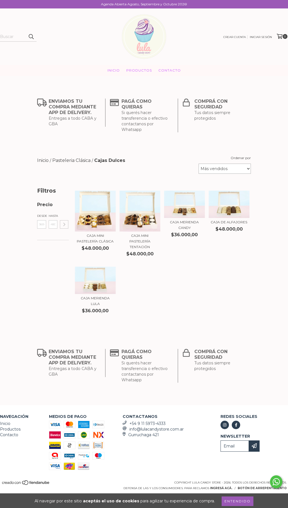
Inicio (113, 70)
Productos (139, 70)
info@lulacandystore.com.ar (156, 429)
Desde (41, 216)
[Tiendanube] (26, 484)
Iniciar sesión (261, 37)
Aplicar (64, 224)
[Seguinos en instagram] (224, 425)
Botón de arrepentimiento (262, 488)
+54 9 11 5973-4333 (147, 423)
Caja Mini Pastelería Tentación (139, 241)
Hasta (53, 216)
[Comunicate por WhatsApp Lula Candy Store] (276, 481)
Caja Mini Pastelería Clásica (95, 238)
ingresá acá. (221, 488)
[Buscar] (31, 37)
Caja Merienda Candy (184, 225)
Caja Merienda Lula (95, 301)
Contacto (169, 70)
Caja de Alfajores (229, 222)
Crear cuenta (234, 37)
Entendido (237, 501)
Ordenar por (241, 158)
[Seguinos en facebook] (236, 425)
